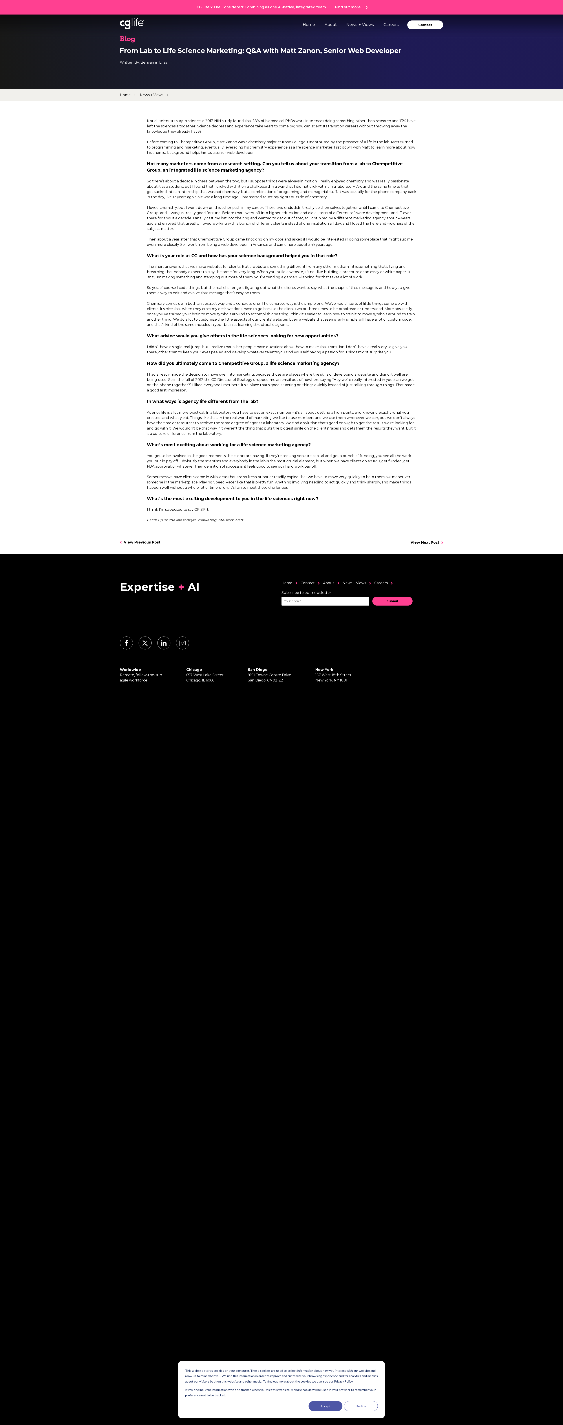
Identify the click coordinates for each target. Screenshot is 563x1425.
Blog (127, 39)
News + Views (360, 24)
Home (309, 24)
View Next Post (425, 542)
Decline (361, 1406)
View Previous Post (142, 542)
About (331, 24)
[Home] (132, 23)
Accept (325, 1406)
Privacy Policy (343, 1381)
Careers (391, 24)
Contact (308, 583)
